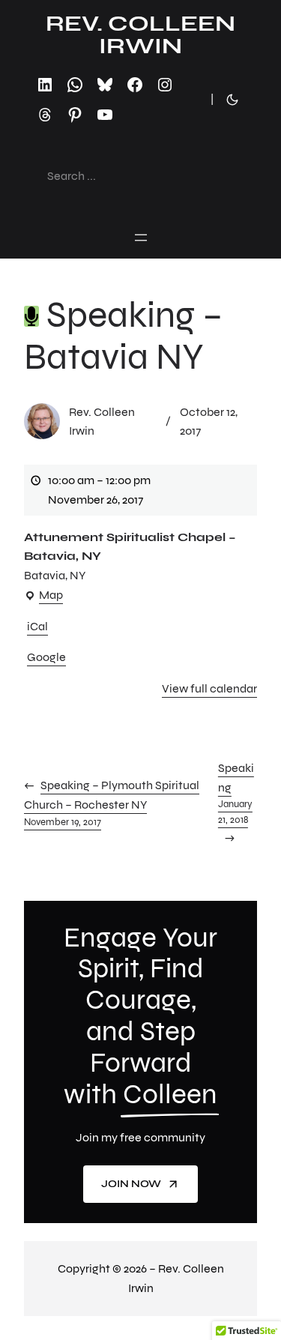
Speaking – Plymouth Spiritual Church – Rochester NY (111, 802)
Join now (131, 1183)
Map (43, 596)
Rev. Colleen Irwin (140, 34)
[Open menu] (141, 238)
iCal (37, 626)
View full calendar (209, 688)
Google (46, 657)
